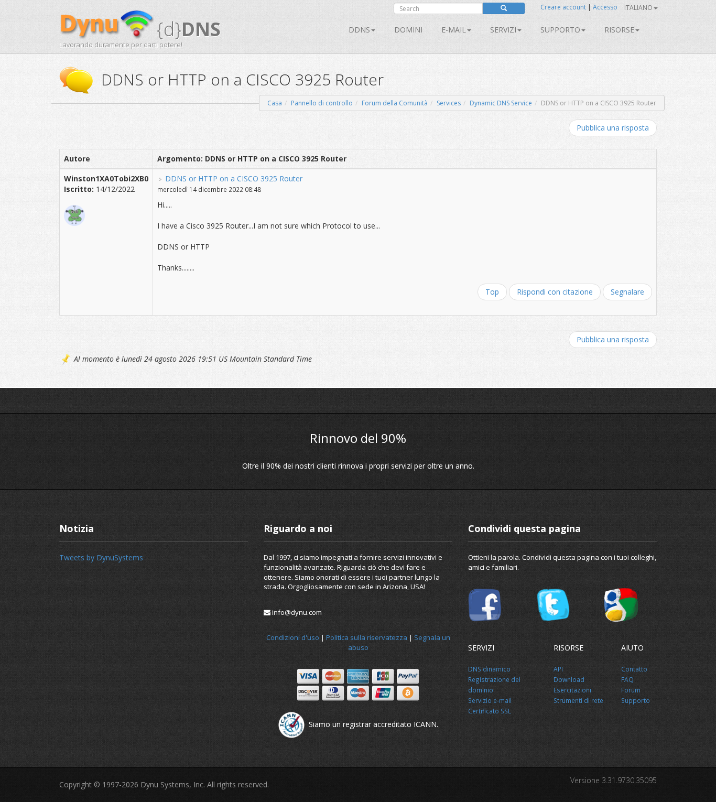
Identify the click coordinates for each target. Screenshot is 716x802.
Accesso (605, 7)
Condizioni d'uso (292, 637)
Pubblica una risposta (613, 128)
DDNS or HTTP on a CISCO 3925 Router (233, 178)
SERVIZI (503, 30)
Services (449, 103)
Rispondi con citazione (555, 292)
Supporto (560, 30)
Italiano (638, 7)
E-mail (453, 30)
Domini (408, 30)
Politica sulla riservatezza (366, 637)
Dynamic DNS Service (501, 103)
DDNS (359, 30)
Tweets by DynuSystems (101, 557)
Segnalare (627, 292)
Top (492, 292)
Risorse (619, 30)
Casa (274, 103)
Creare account (563, 7)
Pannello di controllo (322, 103)
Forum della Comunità (395, 103)
